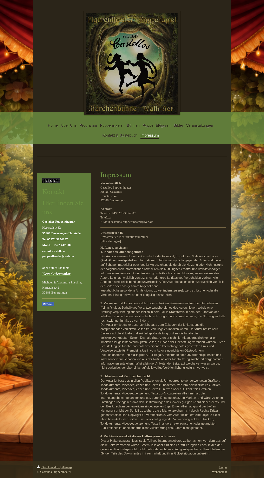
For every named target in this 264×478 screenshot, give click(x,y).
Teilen (49, 304)
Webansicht (219, 471)
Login (223, 467)
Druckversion (50, 467)
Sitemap (66, 467)
